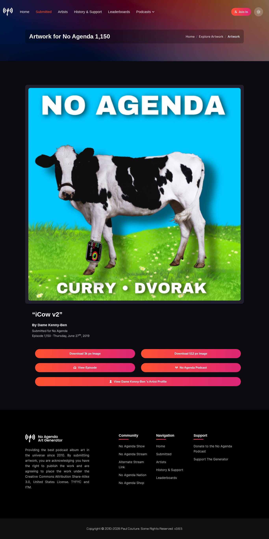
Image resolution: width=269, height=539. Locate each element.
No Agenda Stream (133, 454)
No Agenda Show (132, 446)
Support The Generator (211, 459)
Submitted (44, 12)
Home (24, 12)
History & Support (88, 12)
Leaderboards (119, 12)
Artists (63, 12)
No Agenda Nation (132, 475)
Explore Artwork (211, 36)
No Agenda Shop (131, 483)
